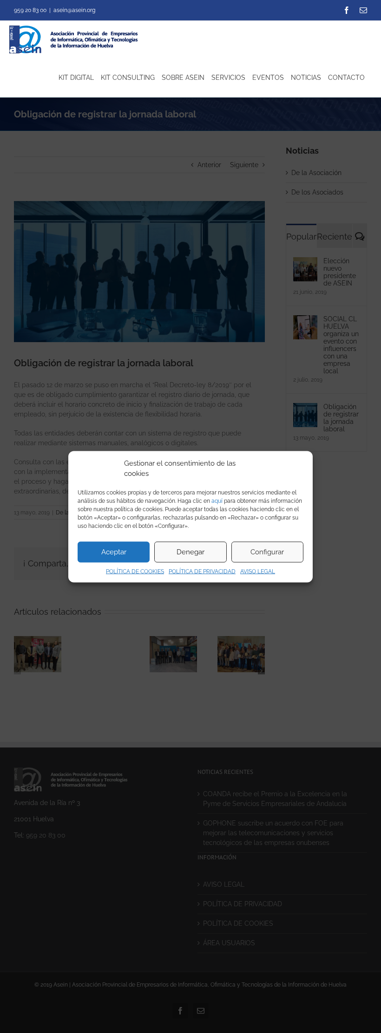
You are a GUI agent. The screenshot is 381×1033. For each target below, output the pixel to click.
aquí (217, 500)
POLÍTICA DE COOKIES (135, 571)
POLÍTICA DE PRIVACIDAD (202, 571)
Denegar (190, 552)
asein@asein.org (74, 10)
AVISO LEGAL (257, 571)
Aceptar (113, 552)
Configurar (267, 552)
